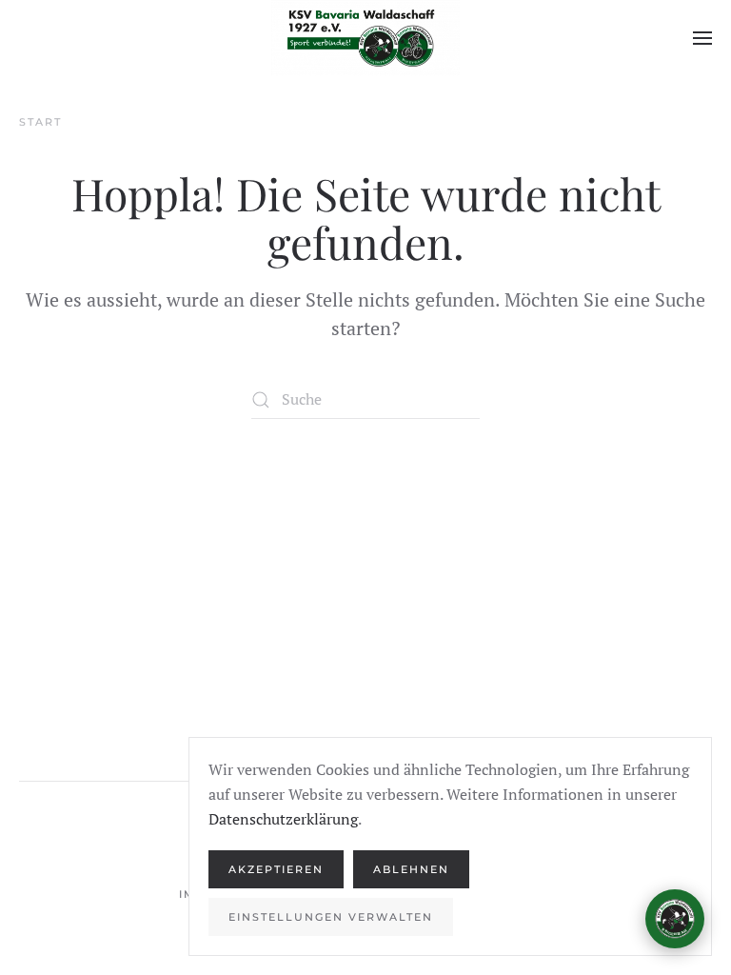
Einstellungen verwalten (330, 917)
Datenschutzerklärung (283, 818)
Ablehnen (411, 869)
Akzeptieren (276, 869)
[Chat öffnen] (674, 918)
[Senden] (665, 832)
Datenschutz (644, 869)
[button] (702, 38)
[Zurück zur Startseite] (365, 38)
